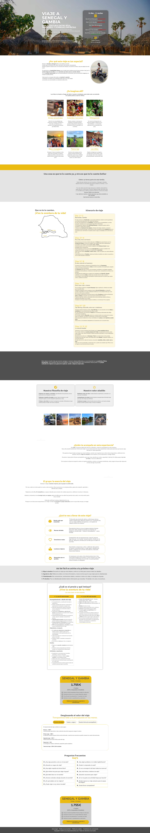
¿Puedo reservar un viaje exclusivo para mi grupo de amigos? (92, 781)
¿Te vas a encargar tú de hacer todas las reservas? (93, 768)
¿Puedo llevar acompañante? (87, 785)
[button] (43, 420)
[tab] (58, 722)
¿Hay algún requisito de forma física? (55, 768)
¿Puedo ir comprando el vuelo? (87, 765)
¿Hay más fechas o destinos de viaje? (89, 771)
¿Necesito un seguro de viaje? (53, 765)
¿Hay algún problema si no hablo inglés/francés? (92, 762)
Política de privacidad (65, 829)
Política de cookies (77, 829)
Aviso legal (55, 829)
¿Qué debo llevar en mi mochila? (54, 774)
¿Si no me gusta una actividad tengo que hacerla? (92, 778)
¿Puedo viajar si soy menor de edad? (55, 784)
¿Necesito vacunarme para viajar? (88, 774)
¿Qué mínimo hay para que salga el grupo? (57, 771)
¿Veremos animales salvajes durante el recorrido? (59, 778)
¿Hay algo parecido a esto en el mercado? (56, 762)
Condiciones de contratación (90, 829)
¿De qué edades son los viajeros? (54, 781)
